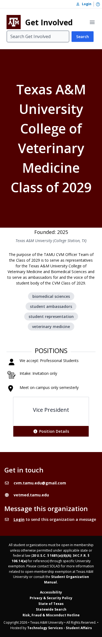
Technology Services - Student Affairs (59, 628)
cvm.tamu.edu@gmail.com (40, 483)
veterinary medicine (51, 326)
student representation (51, 316)
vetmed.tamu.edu (31, 494)
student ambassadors (51, 306)
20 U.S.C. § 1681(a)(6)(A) (51, 555)
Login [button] (85, 4)
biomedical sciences (51, 296)
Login (19, 519)
